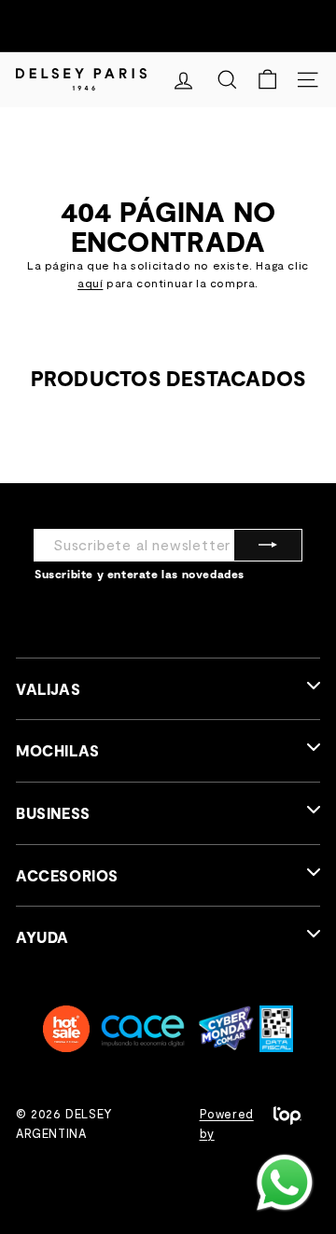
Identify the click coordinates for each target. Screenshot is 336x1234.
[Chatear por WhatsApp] (284, 1182)
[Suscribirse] (267, 545)
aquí (90, 282)
